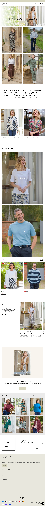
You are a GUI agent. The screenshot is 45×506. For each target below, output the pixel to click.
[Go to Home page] (5, 4)
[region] (29, 444)
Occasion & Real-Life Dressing (26, 331)
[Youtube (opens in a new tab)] (9, 469)
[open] (42, 475)
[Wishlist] (35, 3)
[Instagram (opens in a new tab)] (3, 469)
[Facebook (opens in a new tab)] (6, 469)
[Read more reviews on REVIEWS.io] (8, 446)
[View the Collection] (12, 40)
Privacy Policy (38, 462)
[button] (42, 4)
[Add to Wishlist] (21, 110)
